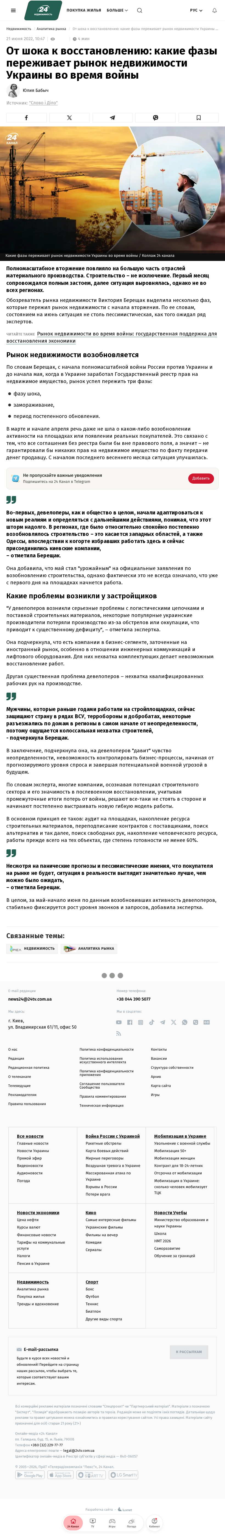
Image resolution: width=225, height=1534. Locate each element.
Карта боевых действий (107, 1151)
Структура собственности (172, 1068)
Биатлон (93, 1311)
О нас (12, 1049)
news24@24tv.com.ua (30, 999)
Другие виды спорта (104, 1319)
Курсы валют (28, 1227)
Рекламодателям (22, 1095)
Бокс (90, 1289)
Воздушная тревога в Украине (113, 1165)
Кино (91, 1212)
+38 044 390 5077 (133, 999)
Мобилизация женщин (174, 1158)
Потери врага (98, 1194)
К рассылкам (189, 1352)
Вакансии (159, 1059)
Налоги (23, 1256)
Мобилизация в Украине (180, 1136)
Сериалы (94, 1249)
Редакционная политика (28, 1068)
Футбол (92, 1296)
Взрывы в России (101, 1187)
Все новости (30, 1136)
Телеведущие (19, 1086)
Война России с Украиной (113, 1136)
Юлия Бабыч (36, 91)
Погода (23, 1180)
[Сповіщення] (214, 10)
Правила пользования (27, 1104)
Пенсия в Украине (33, 1263)
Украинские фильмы (104, 1227)
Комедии (94, 1242)
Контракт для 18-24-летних (178, 1165)
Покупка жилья (84, 10)
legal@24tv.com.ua (78, 1450)
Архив (156, 1077)
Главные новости (33, 1143)
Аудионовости (30, 1173)
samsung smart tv (123, 1475)
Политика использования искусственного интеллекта (103, 1060)
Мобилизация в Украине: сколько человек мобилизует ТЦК (180, 1187)
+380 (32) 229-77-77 (47, 1445)
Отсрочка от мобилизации (178, 1173)
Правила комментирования (103, 1096)
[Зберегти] (198, 117)
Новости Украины (33, 1151)
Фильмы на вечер (102, 1235)
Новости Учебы (170, 1212)
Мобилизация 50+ (170, 1151)
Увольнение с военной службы (182, 1143)
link (118, 1022)
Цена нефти (28, 1220)
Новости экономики (38, 1212)
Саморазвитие (167, 1248)
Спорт (92, 1282)
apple (60, 1475)
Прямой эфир (29, 1158)
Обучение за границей (174, 1256)
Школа (160, 1233)
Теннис (92, 1304)
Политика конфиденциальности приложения (107, 1073)
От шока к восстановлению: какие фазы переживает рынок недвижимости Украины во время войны (145, 29)
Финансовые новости (36, 1235)
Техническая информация (101, 1106)
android (30, 1475)
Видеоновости (30, 1165)
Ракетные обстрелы (103, 1143)
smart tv (91, 1475)
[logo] (43, 10)
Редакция (16, 1059)
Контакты (159, 1049)
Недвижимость (19, 29)
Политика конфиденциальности (107, 1049)
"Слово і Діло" (43, 103)
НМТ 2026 (162, 1241)
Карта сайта (161, 1086)
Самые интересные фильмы (111, 1220)
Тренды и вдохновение (38, 1304)
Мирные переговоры (104, 1158)
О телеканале (19, 1077)
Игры (155, 1095)
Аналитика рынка (52, 29)
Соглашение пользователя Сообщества (102, 1085)
